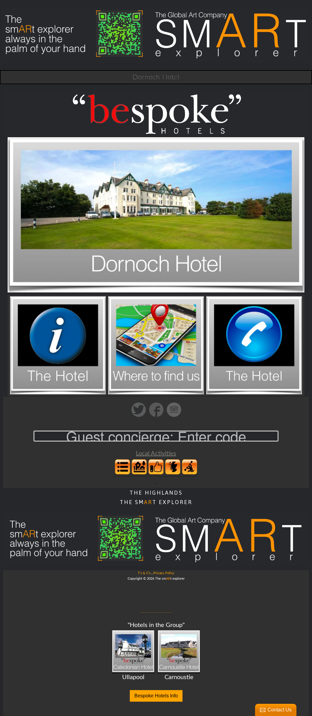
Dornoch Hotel (156, 77)
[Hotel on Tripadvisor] (173, 416)
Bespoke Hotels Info (156, 695)
